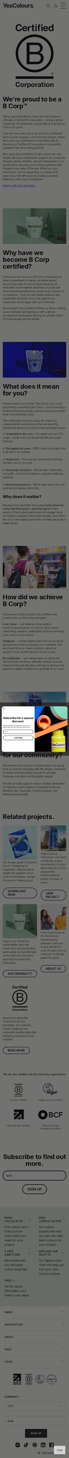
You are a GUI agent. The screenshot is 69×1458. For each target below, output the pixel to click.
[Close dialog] (3, 708)
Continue (18, 738)
